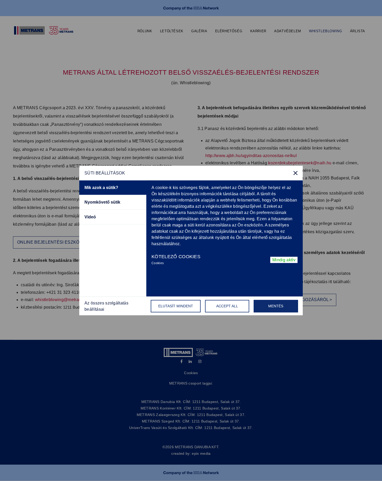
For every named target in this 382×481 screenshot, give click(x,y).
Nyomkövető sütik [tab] (102, 202)
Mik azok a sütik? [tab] (101, 187)
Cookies (158, 263)
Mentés (275, 306)
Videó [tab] (90, 217)
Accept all (227, 306)
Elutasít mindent (175, 306)
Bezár (295, 173)
